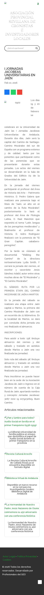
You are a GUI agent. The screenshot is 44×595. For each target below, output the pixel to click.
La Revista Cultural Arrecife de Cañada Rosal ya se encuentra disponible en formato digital (22, 463)
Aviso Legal (9, 556)
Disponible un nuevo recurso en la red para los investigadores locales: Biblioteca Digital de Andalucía (22, 489)
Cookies (7, 559)
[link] (7, 92)
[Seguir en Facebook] (40, 582)
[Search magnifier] (36, 48)
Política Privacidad (27, 556)
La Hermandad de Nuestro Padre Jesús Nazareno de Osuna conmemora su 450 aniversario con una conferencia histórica (22, 527)
